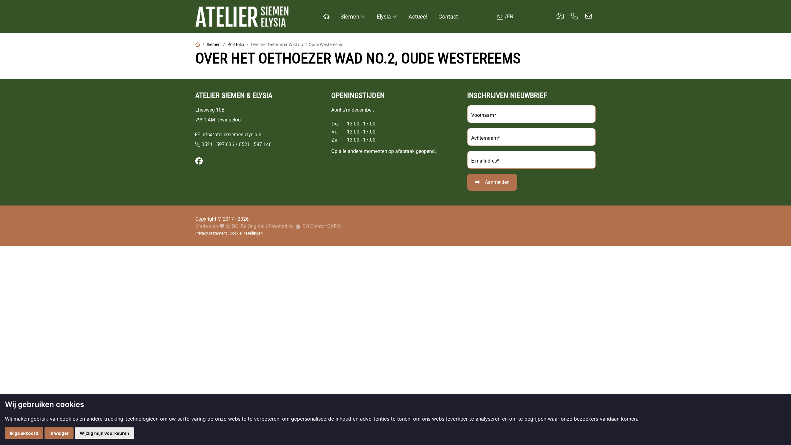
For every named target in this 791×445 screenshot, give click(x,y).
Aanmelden (497, 182)
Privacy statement (211, 233)
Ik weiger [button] (59, 433)
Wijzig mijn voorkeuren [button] (104, 433)
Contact (448, 16)
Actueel (417, 16)
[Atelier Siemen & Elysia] (242, 16)
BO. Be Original (248, 226)
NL (500, 16)
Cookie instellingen (246, 233)
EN (510, 16)
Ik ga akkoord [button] (24, 433)
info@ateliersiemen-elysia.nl (232, 135)
